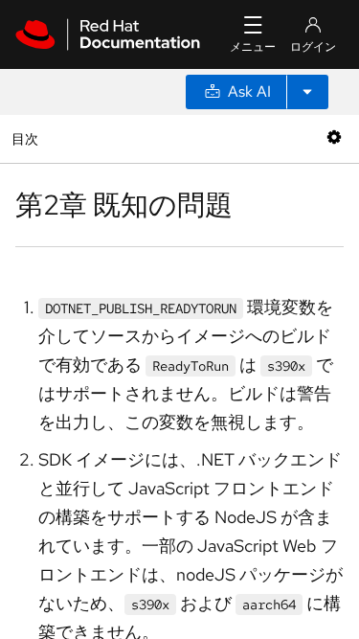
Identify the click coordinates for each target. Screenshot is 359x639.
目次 (27, 138)
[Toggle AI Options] (307, 92)
